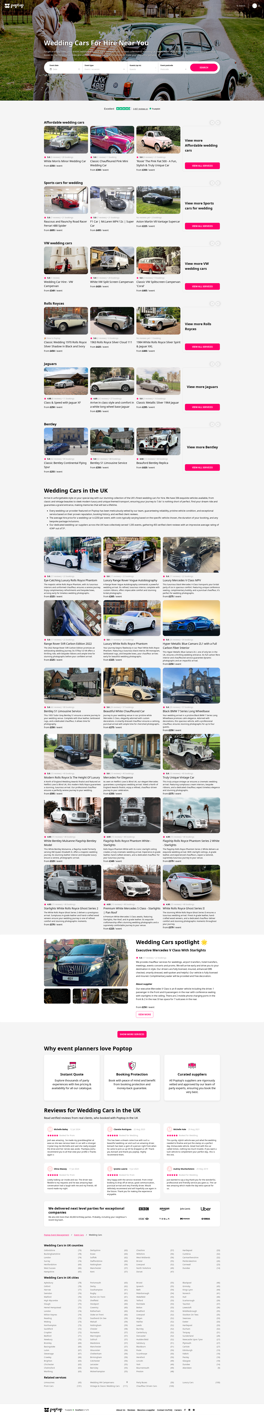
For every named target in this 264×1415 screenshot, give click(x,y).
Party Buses (141, 1382)
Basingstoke (49, 1346)
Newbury (48, 1339)
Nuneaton (94, 1332)
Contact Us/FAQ (164, 1410)
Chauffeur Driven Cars (146, 1386)
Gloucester (95, 1350)
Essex (92, 1254)
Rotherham (95, 1311)
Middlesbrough (190, 1311)
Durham (186, 1329)
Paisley (186, 1357)
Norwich (186, 1293)
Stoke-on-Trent (97, 1314)
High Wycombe (51, 1300)
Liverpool (140, 1264)
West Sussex (49, 1268)
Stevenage (49, 1353)
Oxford (47, 1286)
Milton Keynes (50, 1314)
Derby (93, 1286)
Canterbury (141, 1332)
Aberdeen (187, 1368)
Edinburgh (188, 1350)
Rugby (93, 1293)
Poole (138, 1350)
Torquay (186, 1332)
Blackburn (141, 1346)
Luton (46, 1350)
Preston (139, 1371)
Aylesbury (48, 1282)
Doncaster (141, 1336)
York (138, 1364)
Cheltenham (95, 1353)
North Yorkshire (143, 1268)
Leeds (139, 1325)
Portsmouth (95, 1282)
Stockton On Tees (190, 1314)
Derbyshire (95, 1250)
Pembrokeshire (189, 1261)
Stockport (94, 1304)
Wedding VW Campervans (102, 1382)
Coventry (94, 1307)
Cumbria (187, 1254)
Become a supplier (146, 1410)
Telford (139, 1300)
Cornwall (187, 1264)
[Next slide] (218, 122)
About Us (120, 1410)
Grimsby (186, 1286)
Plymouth (187, 1343)
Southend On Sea (98, 1318)
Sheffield (94, 1300)
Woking (47, 1321)
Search (242, 5)
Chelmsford (49, 1368)
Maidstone (95, 1343)
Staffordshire (96, 1261)
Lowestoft (187, 1307)
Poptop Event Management (56, 1235)
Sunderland (188, 1336)
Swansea (187, 1318)
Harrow (47, 1289)
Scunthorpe (141, 1353)
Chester (93, 1329)
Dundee (186, 1268)
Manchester (95, 1268)
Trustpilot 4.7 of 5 (77, 1410)
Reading (48, 1318)
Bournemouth (142, 1368)
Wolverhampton (97, 1371)
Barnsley (94, 1368)
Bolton (139, 1307)
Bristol (139, 1261)
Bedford (47, 1336)
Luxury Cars (188, 1382)
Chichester (49, 1364)
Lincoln (139, 1360)
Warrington (95, 1336)
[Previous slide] (212, 122)
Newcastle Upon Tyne (193, 1339)
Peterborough (142, 1293)
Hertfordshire (50, 1264)
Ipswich (140, 1286)
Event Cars (79, 1235)
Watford (47, 1297)
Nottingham (95, 1264)
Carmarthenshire (190, 1257)
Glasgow (186, 1360)
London (47, 1257)
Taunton (186, 1304)
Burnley (140, 1329)
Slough (47, 1304)
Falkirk (186, 1353)
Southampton (96, 1289)
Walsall (93, 1321)
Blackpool (187, 1282)
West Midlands (143, 1257)
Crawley (47, 1357)
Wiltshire (140, 1254)
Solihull (93, 1339)
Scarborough (189, 1300)
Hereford (140, 1357)
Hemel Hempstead (52, 1307)
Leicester (94, 1364)
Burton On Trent (97, 1297)
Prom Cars (48, 1386)
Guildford (48, 1329)
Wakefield (140, 1297)
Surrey (47, 1261)
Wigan (139, 1318)
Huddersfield (142, 1339)
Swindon (48, 1293)
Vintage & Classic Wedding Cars (105, 1386)
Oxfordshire (49, 1250)
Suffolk (93, 1257)
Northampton (50, 1325)
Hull (184, 1297)
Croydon (48, 1332)
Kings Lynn (188, 1289)
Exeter (185, 1321)
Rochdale (140, 1304)
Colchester (95, 1360)
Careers (178, 1410)
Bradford (140, 1311)
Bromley (48, 1343)
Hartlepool (187, 1250)
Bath (138, 1289)
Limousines (49, 1382)
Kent (92, 1271)
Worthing (48, 1371)
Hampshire (49, 1271)
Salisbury (140, 1343)
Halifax (139, 1321)
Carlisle (186, 1346)
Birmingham (96, 1357)
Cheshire (140, 1250)
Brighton (48, 1360)
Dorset (139, 1271)
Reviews (131, 1410)
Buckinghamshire (52, 1254)
